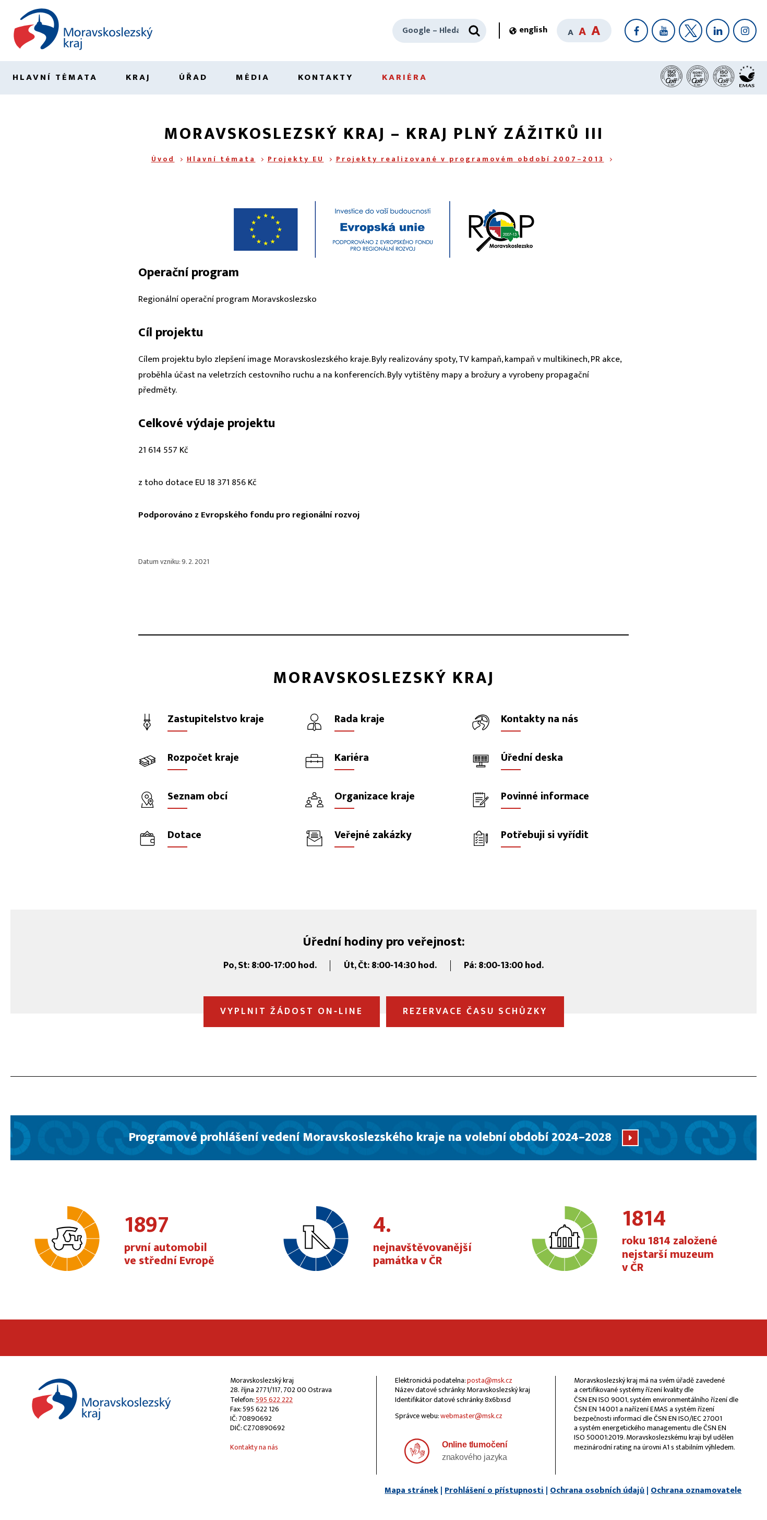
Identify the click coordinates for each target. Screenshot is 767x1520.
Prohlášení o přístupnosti (494, 1490)
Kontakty (326, 77)
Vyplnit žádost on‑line (291, 1011)
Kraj (138, 77)
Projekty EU (296, 159)
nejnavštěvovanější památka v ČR (422, 1241)
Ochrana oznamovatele (696, 1490)
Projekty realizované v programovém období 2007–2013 (470, 159)
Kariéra (404, 77)
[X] (690, 30)
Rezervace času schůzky (475, 1011)
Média (253, 77)
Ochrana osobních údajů (597, 1490)
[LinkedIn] (717, 30)
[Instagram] (745, 30)
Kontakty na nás (254, 1447)
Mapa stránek (411, 1490)
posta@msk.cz (489, 1380)
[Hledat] (474, 31)
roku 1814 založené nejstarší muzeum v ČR (669, 1241)
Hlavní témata (55, 77)
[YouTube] (663, 30)
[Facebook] (636, 30)
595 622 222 (274, 1400)
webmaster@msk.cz (471, 1416)
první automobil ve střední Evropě (169, 1241)
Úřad (193, 77)
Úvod (163, 159)
